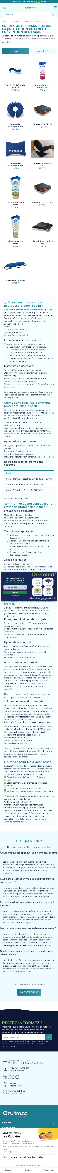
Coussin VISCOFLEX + (42, 202)
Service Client (9, 1127)
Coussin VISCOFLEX (42, 124)
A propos (6, 1122)
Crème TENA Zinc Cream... (15, 242)
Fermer (15, 592)
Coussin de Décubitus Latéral (15, 86)
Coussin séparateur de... (42, 164)
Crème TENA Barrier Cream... (15, 203)
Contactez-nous (29, 992)
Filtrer (15, 51)
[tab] (29, 854)
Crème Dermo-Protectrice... (42, 86)
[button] (15, 587)
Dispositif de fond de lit (42, 242)
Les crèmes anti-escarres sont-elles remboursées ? (28, 928)
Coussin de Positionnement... (15, 125)
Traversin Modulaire (15, 280)
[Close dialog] (55, 573)
